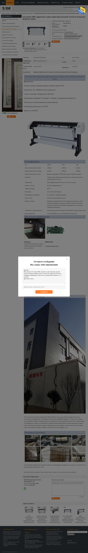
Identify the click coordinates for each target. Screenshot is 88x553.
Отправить (44, 292)
